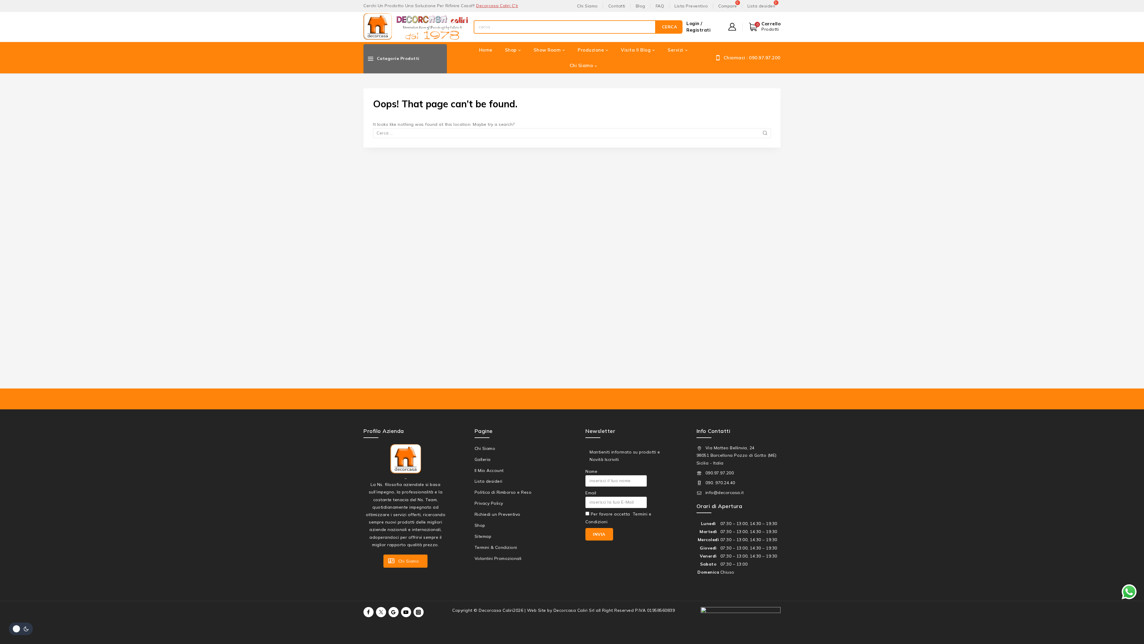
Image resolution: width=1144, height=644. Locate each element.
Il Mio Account (489, 470)
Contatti (616, 6)
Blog (640, 6)
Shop (480, 525)
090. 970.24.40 (720, 482)
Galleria (483, 459)
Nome (591, 471)
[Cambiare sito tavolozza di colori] (21, 629)
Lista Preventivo (691, 6)
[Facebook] (368, 612)
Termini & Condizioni (496, 547)
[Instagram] (419, 612)
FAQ (660, 6)
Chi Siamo (587, 6)
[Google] (393, 612)
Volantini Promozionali (498, 558)
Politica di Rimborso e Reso (503, 492)
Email (590, 493)
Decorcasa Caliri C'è (497, 5)
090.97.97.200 (719, 473)
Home (485, 50)
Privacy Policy (489, 503)
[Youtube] (406, 612)
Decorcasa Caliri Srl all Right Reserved (594, 610)
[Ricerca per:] (572, 133)
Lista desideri (489, 481)
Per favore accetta (618, 517)
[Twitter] (381, 612)
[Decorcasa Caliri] (415, 27)
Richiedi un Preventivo (497, 514)
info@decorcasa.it (724, 492)
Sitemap (483, 536)
